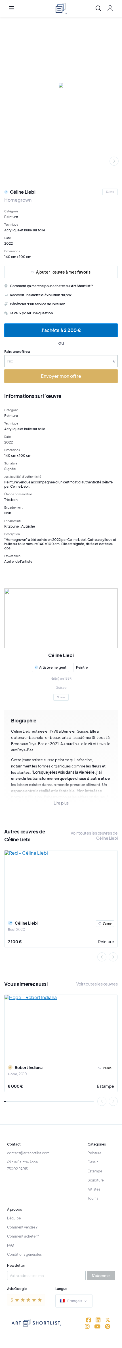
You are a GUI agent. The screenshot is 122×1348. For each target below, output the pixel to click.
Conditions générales (24, 1254)
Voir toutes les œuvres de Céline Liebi (94, 835)
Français (74, 1300)
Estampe (105, 1086)
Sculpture (96, 1180)
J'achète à (61, 330)
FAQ (10, 1245)
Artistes (94, 1189)
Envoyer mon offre (61, 376)
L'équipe (14, 1218)
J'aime (107, 923)
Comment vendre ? (22, 1227)
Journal (93, 1198)
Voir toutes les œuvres (97, 983)
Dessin (93, 1162)
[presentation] (114, 161)
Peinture (106, 941)
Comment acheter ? (23, 1236)
